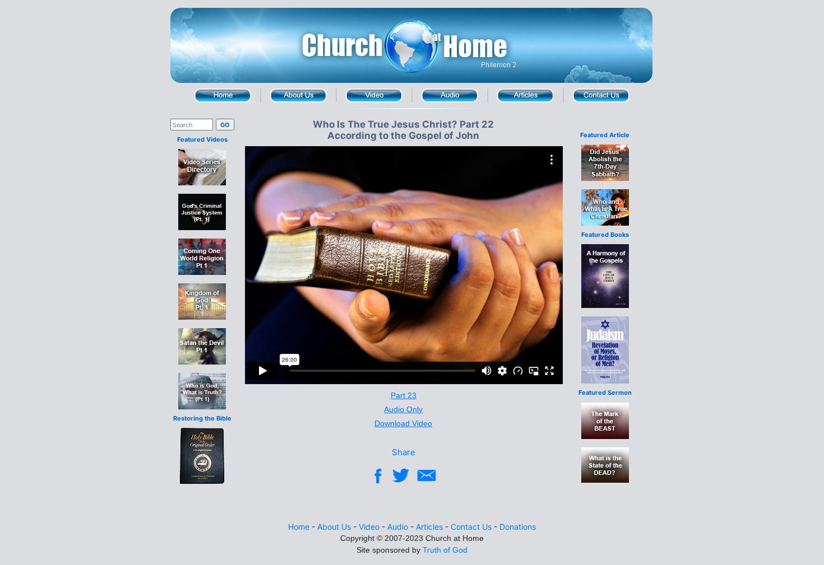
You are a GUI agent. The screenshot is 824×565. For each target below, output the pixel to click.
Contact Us (601, 95)
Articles (525, 95)
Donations (517, 526)
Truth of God (445, 549)
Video (374, 95)
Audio (450, 95)
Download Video (403, 423)
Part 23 (403, 395)
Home (223, 95)
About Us (298, 95)
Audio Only (403, 409)
